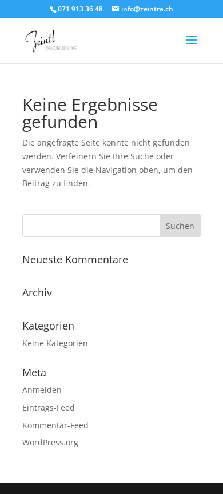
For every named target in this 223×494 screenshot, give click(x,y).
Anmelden (42, 389)
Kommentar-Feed (55, 425)
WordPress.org (50, 442)
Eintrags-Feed (48, 407)
